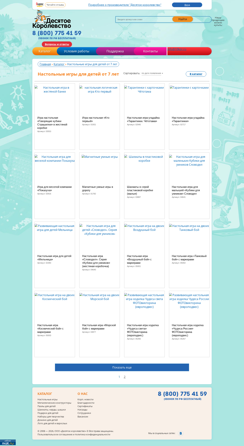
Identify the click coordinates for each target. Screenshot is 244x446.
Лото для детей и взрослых (52, 423)
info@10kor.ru (176, 49)
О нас (83, 394)
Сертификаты (85, 406)
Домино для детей (48, 420)
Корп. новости (85, 399)
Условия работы (76, 51)
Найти (182, 19)
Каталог (45, 51)
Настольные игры (48, 399)
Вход (187, 4)
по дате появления (151, 73)
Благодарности (86, 403)
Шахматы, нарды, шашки (52, 409)
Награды (82, 409)
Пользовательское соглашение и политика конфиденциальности (74, 434)
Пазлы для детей (47, 406)
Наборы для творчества (51, 416)
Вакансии (83, 416)
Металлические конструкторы (54, 403)
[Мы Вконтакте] (180, 433)
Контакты (150, 51)
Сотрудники (84, 413)
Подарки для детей (48, 413)
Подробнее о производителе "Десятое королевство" (124, 5)
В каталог (196, 74)
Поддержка (115, 51)
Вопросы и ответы (57, 44)
